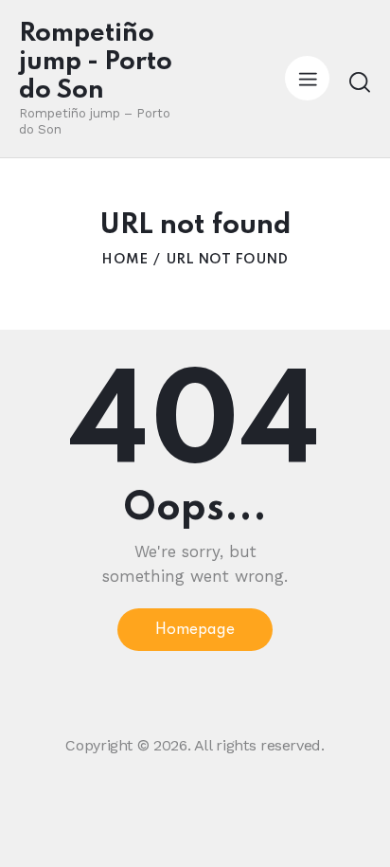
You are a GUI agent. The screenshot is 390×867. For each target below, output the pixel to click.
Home (124, 259)
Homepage (195, 630)
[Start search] (359, 81)
